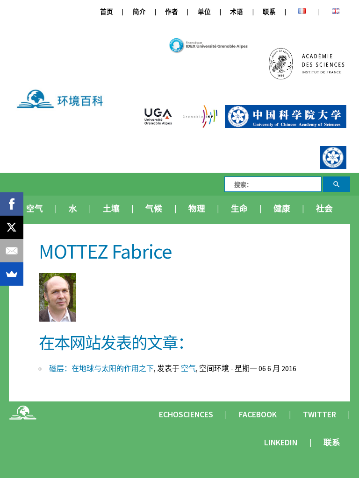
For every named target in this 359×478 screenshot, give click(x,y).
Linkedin (280, 442)
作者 (171, 12)
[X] (11, 227)
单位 (204, 12)
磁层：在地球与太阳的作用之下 (101, 368)
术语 (236, 12)
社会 (324, 209)
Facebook (258, 414)
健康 (281, 209)
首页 (106, 12)
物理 (196, 209)
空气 (34, 209)
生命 (239, 209)
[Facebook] (11, 204)
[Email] (11, 250)
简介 (139, 12)
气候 (153, 209)
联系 (269, 12)
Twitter (319, 414)
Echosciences (186, 414)
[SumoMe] (11, 274)
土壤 (111, 209)
